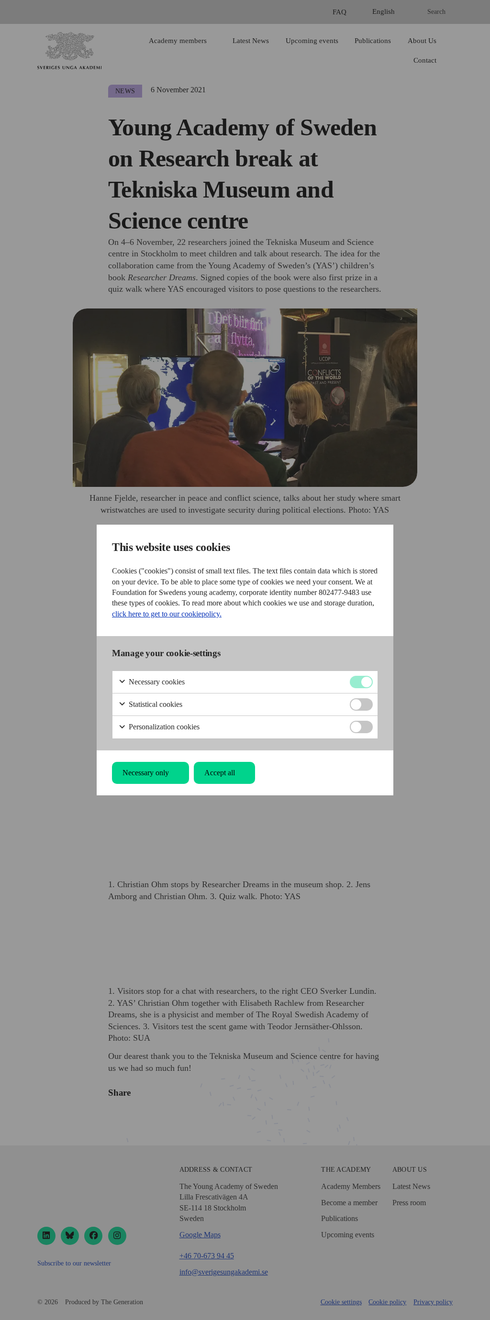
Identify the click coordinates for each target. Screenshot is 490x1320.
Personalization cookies (163, 727)
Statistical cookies (154, 704)
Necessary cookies (156, 682)
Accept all (219, 773)
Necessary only (145, 773)
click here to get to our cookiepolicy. (167, 614)
